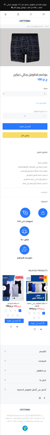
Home (47, 26)
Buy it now (25, 135)
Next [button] (46, 288)
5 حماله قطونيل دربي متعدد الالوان (37, 305)
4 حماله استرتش (13, 303)
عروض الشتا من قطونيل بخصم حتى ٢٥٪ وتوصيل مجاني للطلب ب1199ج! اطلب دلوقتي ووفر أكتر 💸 (26, 6)
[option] (25, 47)
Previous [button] (3, 288)
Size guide (40, 103)
